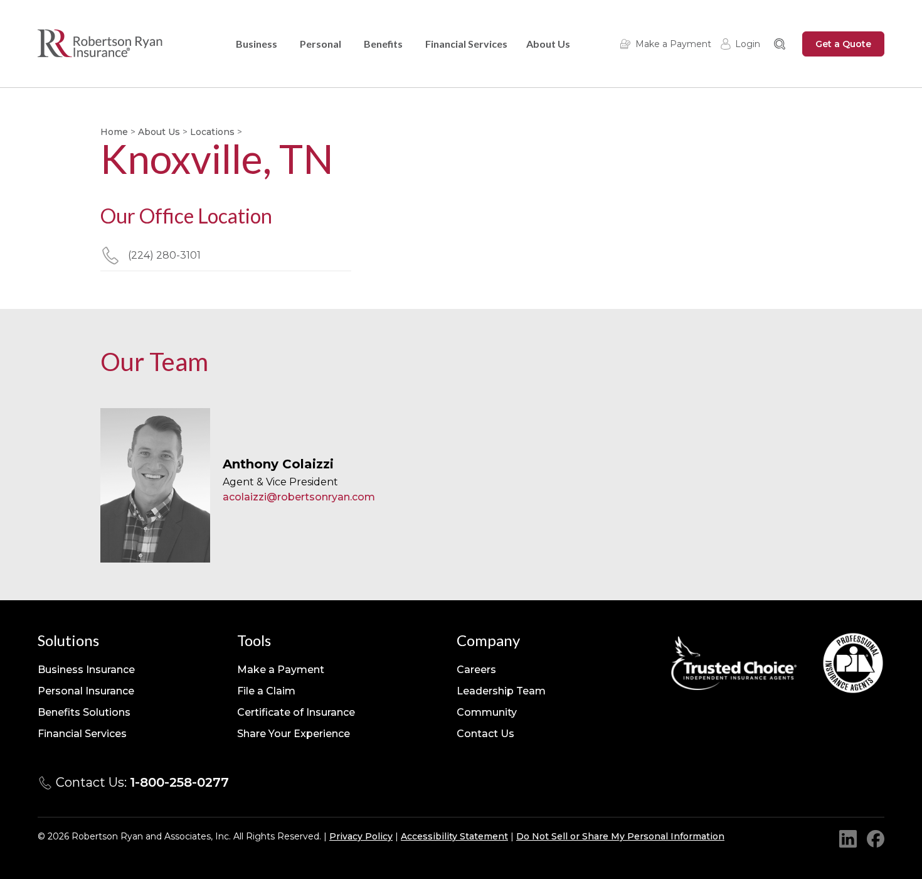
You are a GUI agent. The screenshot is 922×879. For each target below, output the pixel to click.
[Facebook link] (875, 839)
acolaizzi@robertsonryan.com (299, 497)
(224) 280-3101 (164, 255)
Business (256, 44)
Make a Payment (673, 44)
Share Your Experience (293, 734)
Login (747, 44)
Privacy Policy (361, 836)
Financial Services (466, 44)
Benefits (383, 44)
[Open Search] (779, 43)
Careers (476, 670)
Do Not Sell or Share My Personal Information (620, 836)
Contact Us (485, 734)
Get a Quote (843, 44)
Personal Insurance (86, 691)
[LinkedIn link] (848, 839)
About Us (548, 44)
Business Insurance (86, 670)
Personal (320, 44)
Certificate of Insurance (296, 712)
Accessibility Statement (454, 836)
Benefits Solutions (84, 712)
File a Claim (266, 691)
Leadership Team (501, 691)
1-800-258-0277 (179, 782)
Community (487, 712)
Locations (212, 132)
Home (114, 132)
